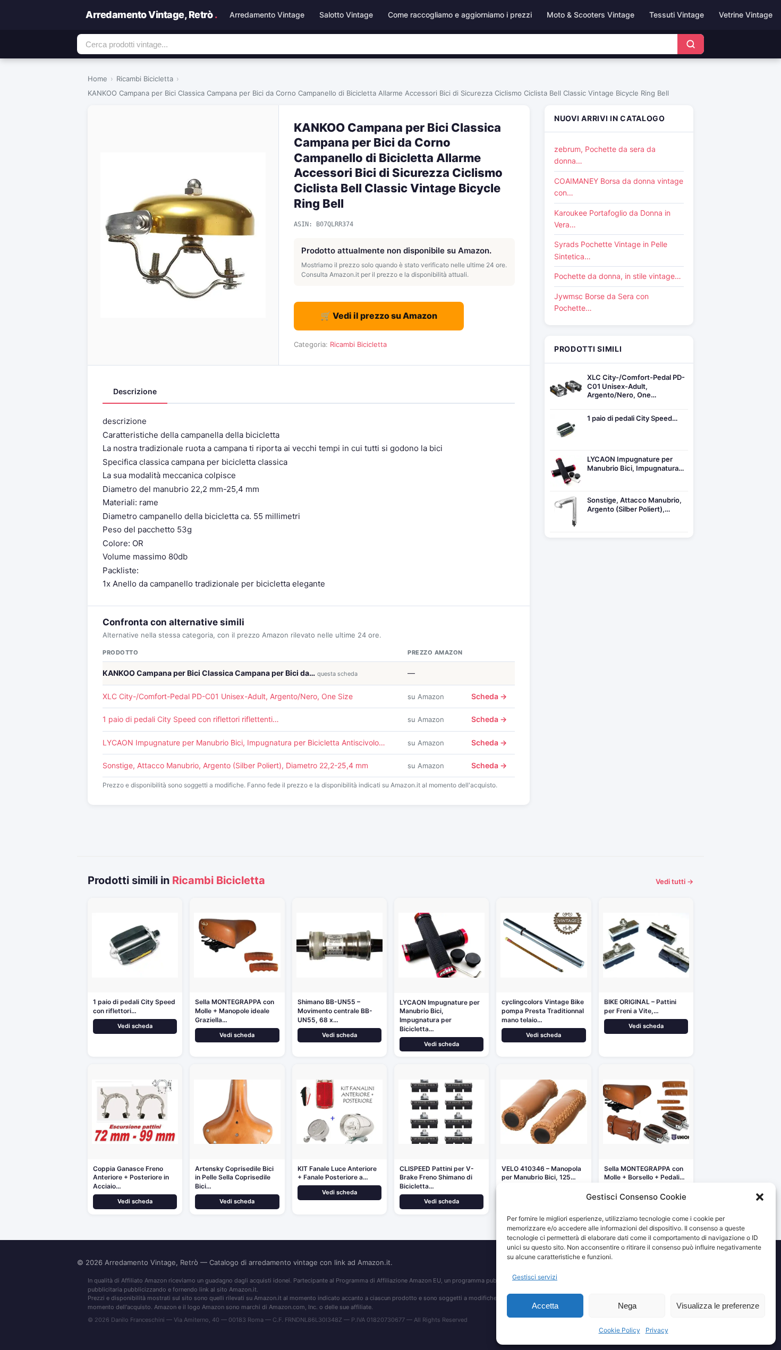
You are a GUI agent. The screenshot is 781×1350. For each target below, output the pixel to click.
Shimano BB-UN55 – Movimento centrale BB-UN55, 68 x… (335, 1011)
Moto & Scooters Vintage (590, 14)
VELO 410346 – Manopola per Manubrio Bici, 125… (541, 1173)
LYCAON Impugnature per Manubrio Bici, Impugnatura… (635, 463)
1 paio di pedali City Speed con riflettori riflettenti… (191, 719)
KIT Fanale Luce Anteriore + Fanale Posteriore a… (337, 1173)
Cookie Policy (619, 1330)
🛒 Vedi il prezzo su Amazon (378, 315)
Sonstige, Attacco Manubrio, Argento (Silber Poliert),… (634, 504)
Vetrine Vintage (745, 14)
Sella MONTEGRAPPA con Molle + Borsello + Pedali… (644, 1173)
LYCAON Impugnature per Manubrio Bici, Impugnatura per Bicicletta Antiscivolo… (244, 742)
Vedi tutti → (674, 881)
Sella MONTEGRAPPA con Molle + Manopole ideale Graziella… (234, 1011)
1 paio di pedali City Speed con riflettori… (134, 1006)
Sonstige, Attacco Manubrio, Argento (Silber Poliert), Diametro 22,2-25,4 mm (235, 765)
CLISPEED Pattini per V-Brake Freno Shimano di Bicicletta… (437, 1178)
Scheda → (489, 696)
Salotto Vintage (346, 14)
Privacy (657, 1330)
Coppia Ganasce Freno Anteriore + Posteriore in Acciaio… (131, 1178)
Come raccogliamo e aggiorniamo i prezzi (460, 14)
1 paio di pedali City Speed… (632, 418)
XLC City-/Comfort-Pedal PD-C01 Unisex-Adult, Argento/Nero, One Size (228, 696)
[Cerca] (690, 44)
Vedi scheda (134, 1026)
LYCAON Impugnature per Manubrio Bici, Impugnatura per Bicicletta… (440, 1015)
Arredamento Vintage (267, 14)
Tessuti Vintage (676, 14)
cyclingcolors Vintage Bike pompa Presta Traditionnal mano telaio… (543, 1011)
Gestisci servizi (534, 1277)
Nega (627, 1305)
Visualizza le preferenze (717, 1305)
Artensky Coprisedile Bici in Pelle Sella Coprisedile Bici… (234, 1178)
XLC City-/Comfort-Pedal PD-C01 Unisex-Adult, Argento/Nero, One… (636, 386)
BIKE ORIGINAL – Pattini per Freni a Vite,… (640, 1006)
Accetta (545, 1305)
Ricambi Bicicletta (144, 78)
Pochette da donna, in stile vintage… (617, 276)
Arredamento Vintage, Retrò (151, 14)
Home (97, 78)
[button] (759, 1197)
